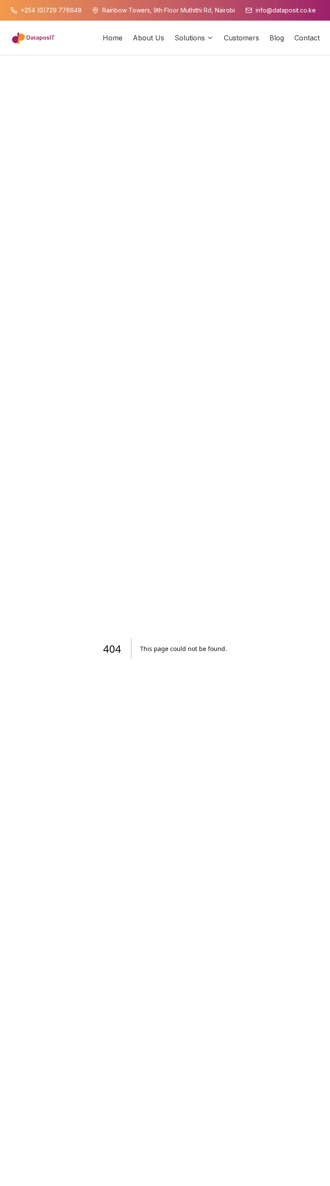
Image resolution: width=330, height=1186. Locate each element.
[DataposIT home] (33, 38)
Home (112, 38)
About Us (148, 38)
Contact (307, 38)
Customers (241, 38)
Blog (276, 38)
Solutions (189, 38)
